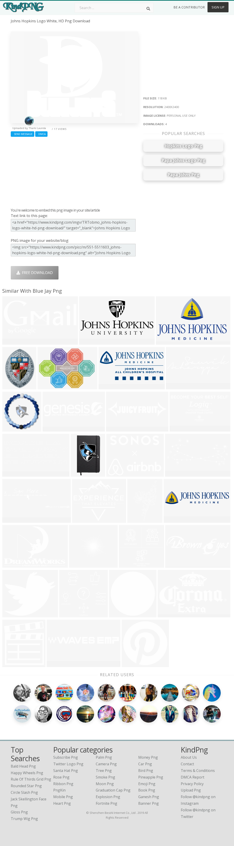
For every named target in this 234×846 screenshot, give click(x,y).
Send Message (22, 134)
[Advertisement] (74, 171)
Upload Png (191, 790)
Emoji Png (146, 783)
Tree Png (104, 770)
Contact (187, 763)
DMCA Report (192, 777)
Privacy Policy (192, 783)
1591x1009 (166, 342)
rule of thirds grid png (31, 779)
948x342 (11, 474)
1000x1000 (132, 664)
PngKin (59, 790)
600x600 (107, 386)
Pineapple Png (150, 777)
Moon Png (105, 783)
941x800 (11, 614)
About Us (189, 757)
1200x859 (47, 386)
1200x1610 (13, 386)
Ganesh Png (148, 796)
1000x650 (12, 565)
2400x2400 (119, 614)
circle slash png (24, 792)
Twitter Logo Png (68, 763)
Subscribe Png (65, 757)
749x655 (77, 565)
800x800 (67, 614)
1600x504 (175, 565)
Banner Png (148, 803)
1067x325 (12, 520)
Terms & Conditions (198, 770)
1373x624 (179, 429)
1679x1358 (82, 520)
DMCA (41, 134)
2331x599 (115, 429)
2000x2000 (81, 474)
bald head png (23, 766)
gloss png (19, 812)
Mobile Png (63, 796)
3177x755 (52, 429)
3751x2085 (57, 664)
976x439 (173, 474)
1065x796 (116, 474)
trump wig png (24, 818)
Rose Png (61, 777)
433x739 (136, 520)
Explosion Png (108, 796)
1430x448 (175, 386)
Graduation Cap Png (113, 790)
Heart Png (62, 803)
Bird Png (145, 770)
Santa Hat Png (65, 770)
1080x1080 (13, 429)
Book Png (146, 790)
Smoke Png (105, 777)
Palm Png (104, 757)
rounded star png (26, 785)
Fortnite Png (106, 803)
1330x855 (88, 342)
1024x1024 (13, 664)
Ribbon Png (63, 783)
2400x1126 (13, 342)
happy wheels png (27, 772)
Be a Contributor (189, 7)
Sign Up (218, 7)
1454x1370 (129, 565)
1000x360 (173, 520)
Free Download (36, 272)
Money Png (148, 757)
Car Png (145, 763)
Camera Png (106, 763)
